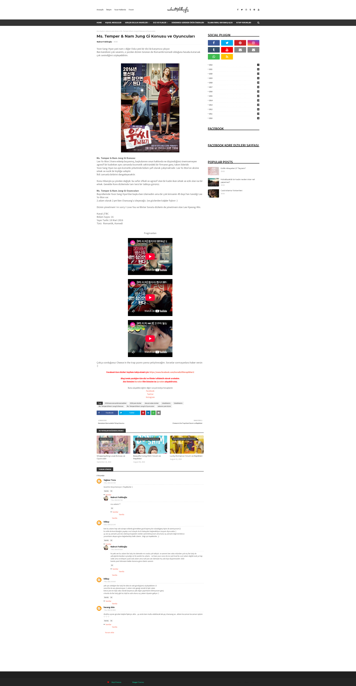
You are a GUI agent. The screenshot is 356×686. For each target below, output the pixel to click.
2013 (234, 105)
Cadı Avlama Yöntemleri (231, 190)
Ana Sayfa (100, 31)
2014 (234, 100)
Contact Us (255, 682)
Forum (131, 9)
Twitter (150, 394)
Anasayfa (100, 9)
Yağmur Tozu (110, 480)
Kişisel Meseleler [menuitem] (113, 22)
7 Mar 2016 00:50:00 (117, 549)
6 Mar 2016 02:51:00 (110, 525)
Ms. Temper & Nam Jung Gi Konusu (111, 406)
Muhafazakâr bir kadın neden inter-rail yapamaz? (238, 180)
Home (239, 682)
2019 (234, 78)
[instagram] (246, 9)
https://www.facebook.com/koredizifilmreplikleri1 (171, 372)
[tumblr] (250, 9)
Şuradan (160, 381)
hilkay (106, 521)
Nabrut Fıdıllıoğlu (104, 42)
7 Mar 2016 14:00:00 (110, 582)
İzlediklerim (178, 403)
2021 (234, 69)
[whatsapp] (214, 57)
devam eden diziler (152, 403)
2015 (234, 96)
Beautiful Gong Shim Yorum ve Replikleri (147, 457)
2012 (234, 109)
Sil (111, 491)
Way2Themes (116, 682)
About (247, 682)
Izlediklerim (166, 403)
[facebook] (238, 9)
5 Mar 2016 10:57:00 (110, 483)
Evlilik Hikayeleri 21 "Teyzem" (233, 168)
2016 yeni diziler (135, 403)
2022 (234, 65)
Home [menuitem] (99, 22)
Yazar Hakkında (120, 9)
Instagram (150, 397)
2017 (234, 87)
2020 (234, 74)
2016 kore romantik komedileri (115, 403)
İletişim (109, 9)
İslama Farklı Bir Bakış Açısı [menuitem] (220, 22)
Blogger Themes (138, 682)
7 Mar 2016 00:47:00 (117, 500)
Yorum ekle (109, 632)
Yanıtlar (108, 494)
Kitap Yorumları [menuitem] (243, 22)
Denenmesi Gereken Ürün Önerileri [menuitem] (188, 22)
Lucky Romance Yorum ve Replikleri (186, 456)
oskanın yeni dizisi (112, 31)
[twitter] (241, 9)
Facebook (150, 391)
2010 (234, 118)
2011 (234, 114)
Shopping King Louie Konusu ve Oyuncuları (111, 457)
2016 (234, 91)
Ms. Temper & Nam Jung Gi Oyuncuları (140, 406)
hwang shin (109, 607)
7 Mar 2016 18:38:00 (110, 610)
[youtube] (258, 9)
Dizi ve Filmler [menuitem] (159, 22)
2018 (234, 82)
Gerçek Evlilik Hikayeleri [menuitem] (136, 22)
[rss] (227, 57)
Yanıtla (106, 491)
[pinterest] (254, 9)
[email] (240, 50)
